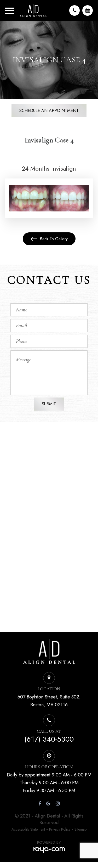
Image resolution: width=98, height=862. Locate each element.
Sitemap (80, 829)
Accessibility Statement (28, 829)
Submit (49, 404)
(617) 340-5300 (49, 739)
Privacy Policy (59, 829)
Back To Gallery (53, 239)
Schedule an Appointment (49, 111)
